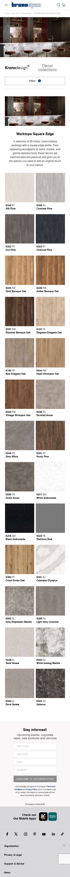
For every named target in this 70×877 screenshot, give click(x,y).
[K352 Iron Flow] (19, 229)
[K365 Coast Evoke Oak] (19, 559)
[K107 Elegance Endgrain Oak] (50, 311)
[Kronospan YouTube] (44, 834)
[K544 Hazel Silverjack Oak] (50, 353)
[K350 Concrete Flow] (50, 187)
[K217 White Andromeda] (50, 477)
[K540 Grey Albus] (19, 435)
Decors (15, 13)
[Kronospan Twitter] (16, 834)
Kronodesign (26, 13)
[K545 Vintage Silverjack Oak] (19, 394)
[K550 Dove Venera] (19, 683)
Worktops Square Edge (47, 13)
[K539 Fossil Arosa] (19, 477)
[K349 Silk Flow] (19, 187)
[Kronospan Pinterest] (34, 834)
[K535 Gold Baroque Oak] (19, 270)
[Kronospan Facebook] (7, 834)
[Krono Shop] (63, 5)
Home (7, 13)
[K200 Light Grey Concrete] (50, 601)
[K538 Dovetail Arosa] (50, 394)
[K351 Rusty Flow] (50, 435)
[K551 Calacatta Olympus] (50, 559)
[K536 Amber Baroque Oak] (50, 270)
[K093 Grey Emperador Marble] (19, 601)
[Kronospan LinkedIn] (53, 834)
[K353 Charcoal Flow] (50, 229)
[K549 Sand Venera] (19, 642)
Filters (34, 81)
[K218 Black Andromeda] (19, 518)
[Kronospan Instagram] (25, 834)
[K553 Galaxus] (50, 683)
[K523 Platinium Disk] (50, 518)
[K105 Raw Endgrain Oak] (19, 353)
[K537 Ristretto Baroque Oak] (19, 311)
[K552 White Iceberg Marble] (50, 642)
